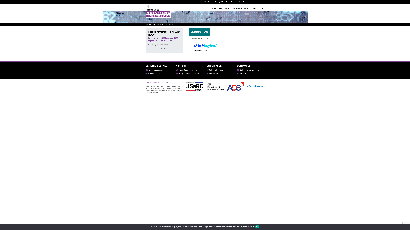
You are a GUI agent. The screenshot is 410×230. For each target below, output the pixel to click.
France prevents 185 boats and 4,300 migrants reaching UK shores (163, 39)
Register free (256, 8)
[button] (162, 49)
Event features (240, 8)
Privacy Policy (165, 83)
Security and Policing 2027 (155, 24)
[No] (407, 227)
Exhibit (214, 8)
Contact (261, 2)
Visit (221, 8)
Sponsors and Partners (250, 2)
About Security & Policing (212, 2)
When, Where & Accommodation (231, 2)
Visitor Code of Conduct (187, 70)
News (227, 8)
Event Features (154, 73)
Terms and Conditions (152, 83)
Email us (242, 73)
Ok (257, 227)
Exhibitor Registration (217, 70)
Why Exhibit (213, 73)
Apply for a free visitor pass (188, 73)
